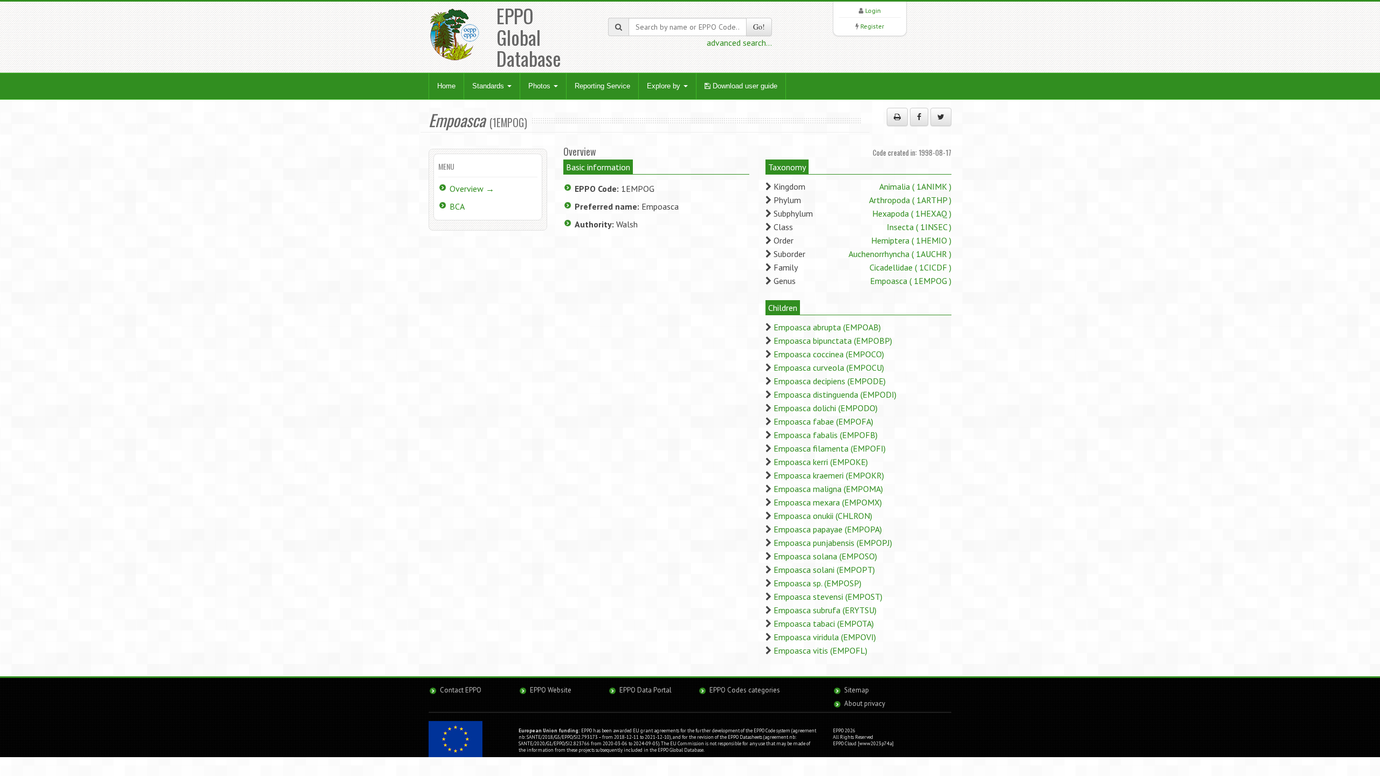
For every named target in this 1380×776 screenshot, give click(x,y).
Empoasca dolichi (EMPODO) (826, 408)
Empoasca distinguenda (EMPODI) (835, 394)
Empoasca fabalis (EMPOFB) (826, 434)
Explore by (664, 86)
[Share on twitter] (940, 117)
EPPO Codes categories (744, 690)
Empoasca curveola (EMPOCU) (829, 367)
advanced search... (739, 42)
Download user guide (743, 86)
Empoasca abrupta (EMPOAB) (827, 327)
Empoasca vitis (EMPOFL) (820, 650)
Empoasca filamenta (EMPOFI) (830, 448)
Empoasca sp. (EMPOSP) (817, 583)
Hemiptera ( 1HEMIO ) (911, 240)
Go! (759, 27)
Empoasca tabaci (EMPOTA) (824, 623)
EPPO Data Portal (645, 690)
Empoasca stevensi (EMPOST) (828, 596)
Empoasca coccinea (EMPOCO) (829, 354)
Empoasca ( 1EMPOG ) (910, 280)
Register (872, 26)
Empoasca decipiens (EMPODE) (830, 381)
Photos (540, 86)
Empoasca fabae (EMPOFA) (823, 421)
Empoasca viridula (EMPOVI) (825, 637)
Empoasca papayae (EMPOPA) (828, 529)
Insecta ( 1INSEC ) (919, 226)
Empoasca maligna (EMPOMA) (828, 488)
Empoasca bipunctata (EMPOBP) (833, 340)
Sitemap (856, 690)
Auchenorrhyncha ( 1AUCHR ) (899, 253)
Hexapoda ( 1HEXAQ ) (911, 213)
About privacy (864, 703)
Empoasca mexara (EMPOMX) (828, 502)
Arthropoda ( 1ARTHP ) (910, 200)
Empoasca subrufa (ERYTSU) (825, 610)
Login (873, 10)
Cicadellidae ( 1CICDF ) (910, 267)
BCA (457, 206)
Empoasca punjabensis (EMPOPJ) (833, 542)
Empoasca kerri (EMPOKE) (821, 461)
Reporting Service (602, 86)
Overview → (472, 188)
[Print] (897, 117)
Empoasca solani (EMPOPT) (824, 569)
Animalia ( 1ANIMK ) (915, 186)
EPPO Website (550, 690)
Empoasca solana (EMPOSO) (825, 556)
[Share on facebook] (919, 117)
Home (446, 86)
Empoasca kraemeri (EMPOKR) (829, 475)
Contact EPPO (460, 690)
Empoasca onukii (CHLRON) (823, 515)
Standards (489, 86)
